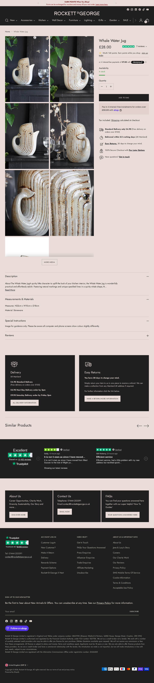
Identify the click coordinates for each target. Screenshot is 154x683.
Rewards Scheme (48, 562)
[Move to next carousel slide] (146, 425)
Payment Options (48, 567)
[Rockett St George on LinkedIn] (135, 9)
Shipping (115, 120)
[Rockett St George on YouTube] (147, 9)
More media (49, 262)
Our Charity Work (121, 557)
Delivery (44, 557)
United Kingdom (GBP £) (17, 665)
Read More (10, 289)
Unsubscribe (82, 572)
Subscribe (134, 611)
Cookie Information (121, 577)
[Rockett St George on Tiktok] (143, 9)
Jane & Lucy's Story (121, 547)
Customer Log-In (48, 542)
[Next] (116, 3)
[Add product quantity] (111, 87)
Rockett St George (25, 669)
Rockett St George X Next (52, 572)
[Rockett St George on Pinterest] (139, 9)
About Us (117, 542)
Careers (116, 552)
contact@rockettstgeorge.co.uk (18, 556)
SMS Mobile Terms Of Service (126, 572)
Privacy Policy (119, 567)
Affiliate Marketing (85, 567)
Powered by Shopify (12, 672)
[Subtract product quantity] (102, 87)
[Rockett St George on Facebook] (128, 9)
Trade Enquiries (84, 562)
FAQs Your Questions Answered (91, 547)
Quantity (102, 80)
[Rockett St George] (77, 13)
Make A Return (47, 552)
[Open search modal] (7, 20)
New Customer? (48, 547)
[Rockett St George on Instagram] (132, 9)
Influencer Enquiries (86, 557)
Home (7, 31)
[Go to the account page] (141, 20)
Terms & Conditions (122, 582)
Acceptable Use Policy (123, 587)
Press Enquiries (84, 552)
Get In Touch (82, 542)
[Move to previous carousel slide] (139, 426)
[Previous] (38, 3)
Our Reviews (118, 562)
